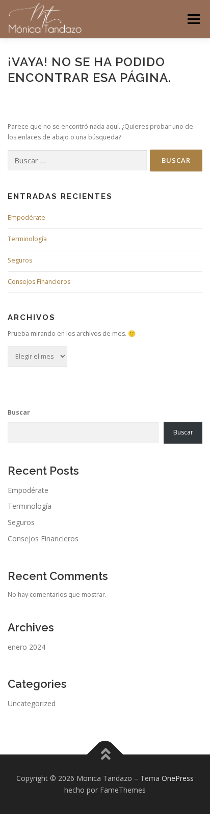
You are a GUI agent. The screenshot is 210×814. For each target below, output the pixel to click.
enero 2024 (26, 647)
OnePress (178, 778)
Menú (193, 19)
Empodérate (26, 217)
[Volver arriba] (105, 754)
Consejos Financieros (39, 281)
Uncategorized (32, 703)
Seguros (20, 260)
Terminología (27, 239)
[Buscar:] (77, 160)
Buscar (19, 412)
